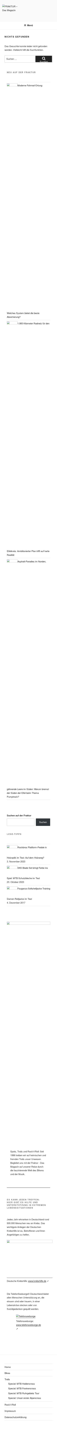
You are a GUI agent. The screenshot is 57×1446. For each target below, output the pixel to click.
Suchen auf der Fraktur (19, 815)
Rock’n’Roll (10, 1404)
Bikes (7, 1373)
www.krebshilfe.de (37, 1280)
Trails (7, 1379)
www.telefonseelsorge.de (28, 1324)
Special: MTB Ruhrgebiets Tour (23, 1393)
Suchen (43, 822)
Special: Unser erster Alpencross (24, 1397)
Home (8, 1366)
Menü (30, 25)
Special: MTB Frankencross (22, 1388)
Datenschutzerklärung (15, 1417)
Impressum (10, 1410)
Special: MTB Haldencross (21, 1383)
